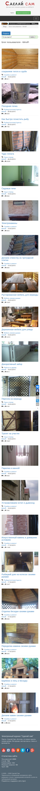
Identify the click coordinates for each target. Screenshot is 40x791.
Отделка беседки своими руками (18, 611)
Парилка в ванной (11, 468)
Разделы (6, 33)
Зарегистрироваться (23, 13)
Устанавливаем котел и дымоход (18, 502)
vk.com (8, 750)
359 (7, 767)
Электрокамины (9, 223)
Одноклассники (18, 750)
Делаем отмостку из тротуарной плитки (17, 259)
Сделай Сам (20, 3)
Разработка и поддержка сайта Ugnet (14, 781)
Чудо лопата (8, 153)
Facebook (28, 750)
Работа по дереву (10, 367)
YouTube (4, 750)
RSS (13, 750)
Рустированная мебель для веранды (20, 294)
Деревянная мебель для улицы (17, 329)
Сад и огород (8, 157)
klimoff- (4, 77)
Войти (12, 13)
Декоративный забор (12, 364)
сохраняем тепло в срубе (14, 71)
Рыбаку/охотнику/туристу (12, 109)
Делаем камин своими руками (16, 715)
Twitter (23, 750)
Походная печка (9, 106)
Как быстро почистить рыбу (15, 119)
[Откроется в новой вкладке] (6, 783)
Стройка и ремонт (10, 75)
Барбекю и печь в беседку (14, 680)
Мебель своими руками (12, 298)
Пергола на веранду (12, 398)
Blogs (5, 26)
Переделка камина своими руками (19, 645)
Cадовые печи (9, 188)
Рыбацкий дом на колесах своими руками (18, 575)
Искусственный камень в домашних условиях (19, 538)
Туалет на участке (10, 433)
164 (16, 765)
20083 (14, 759)
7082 (8, 761)
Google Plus (32, 750)
